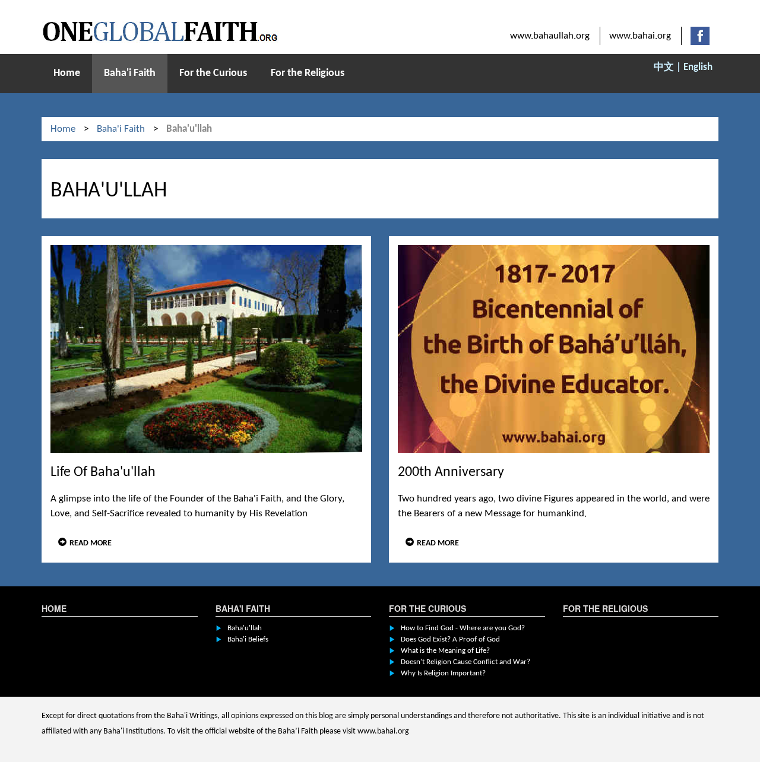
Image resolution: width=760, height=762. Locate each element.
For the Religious (307, 73)
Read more (90, 543)
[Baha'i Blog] (160, 32)
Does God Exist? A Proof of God (450, 639)
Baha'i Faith (130, 73)
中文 (664, 67)
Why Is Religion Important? (443, 673)
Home (66, 73)
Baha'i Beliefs (247, 639)
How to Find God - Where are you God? (463, 628)
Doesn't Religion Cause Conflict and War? (465, 662)
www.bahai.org (640, 36)
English (697, 67)
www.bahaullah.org (550, 36)
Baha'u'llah (244, 628)
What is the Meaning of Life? (445, 651)
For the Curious (213, 73)
